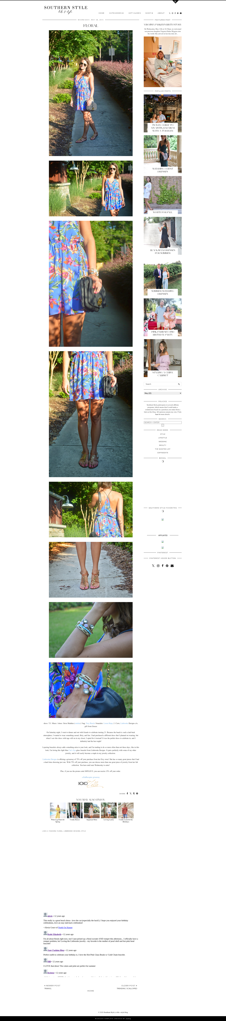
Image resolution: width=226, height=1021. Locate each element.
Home (101, 13)
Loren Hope (108, 723)
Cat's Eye (72, 750)
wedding (163, 441)
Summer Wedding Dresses (162, 292)
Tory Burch (90, 723)
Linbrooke (124, 723)
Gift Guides (135, 13)
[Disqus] (90, 874)
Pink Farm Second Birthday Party (162, 333)
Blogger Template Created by (113, 1018)
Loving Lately (109, 819)
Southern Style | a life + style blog (116, 1012)
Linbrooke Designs (50, 759)
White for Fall (163, 212)
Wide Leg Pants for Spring (57, 820)
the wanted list (162, 449)
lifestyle (162, 438)
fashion (52, 831)
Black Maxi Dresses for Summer (162, 252)
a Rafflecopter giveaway (91, 777)
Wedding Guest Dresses (162, 170)
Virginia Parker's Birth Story (163, 24)
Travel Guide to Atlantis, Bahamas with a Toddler (163, 128)
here (156, 414)
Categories (115, 13)
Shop (148, 13)
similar (77, 723)
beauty (162, 445)
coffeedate (162, 453)
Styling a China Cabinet (162, 374)
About (161, 13)
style (83, 831)
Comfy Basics (75, 819)
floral (60, 831)
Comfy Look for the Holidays (126, 820)
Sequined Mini (92, 819)
